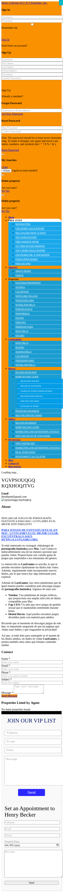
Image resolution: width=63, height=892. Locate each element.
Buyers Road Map (26, 372)
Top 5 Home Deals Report (30, 250)
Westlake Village (26, 296)
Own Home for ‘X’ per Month (32, 255)
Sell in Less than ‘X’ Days (30, 233)
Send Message (9, 695)
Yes (7, 190)
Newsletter (22, 224)
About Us (12, 267)
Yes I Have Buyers (26, 237)
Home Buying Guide (26, 377)
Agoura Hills (23, 352)
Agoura (20, 287)
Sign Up (32, 45)
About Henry (23, 271)
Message (7, 692)
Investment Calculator (30, 456)
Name (5, 658)
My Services (14, 440)
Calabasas (22, 291)
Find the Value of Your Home (32, 436)
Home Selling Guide (27, 427)
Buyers (11, 368)
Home (11, 217)
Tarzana (20, 322)
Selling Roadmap (25, 423)
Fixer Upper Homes (26, 259)
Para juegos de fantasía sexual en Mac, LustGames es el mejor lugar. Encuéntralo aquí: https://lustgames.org (30, 535)
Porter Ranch (23, 309)
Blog (10, 460)
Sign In (5, 39)
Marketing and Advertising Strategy (38, 448)
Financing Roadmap (27, 411)
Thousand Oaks (24, 300)
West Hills (21, 331)
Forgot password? (11, 33)
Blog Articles (14, 466)
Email (5, 665)
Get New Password (12, 113)
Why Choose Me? (25, 443)
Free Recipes (23, 264)
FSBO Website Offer (27, 242)
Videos (19, 275)
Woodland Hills (25, 305)
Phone (5, 672)
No (3, 190)
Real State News (25, 452)
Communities (15, 339)
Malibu (19, 335)
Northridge (22, 313)
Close (4, 167)
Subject (6, 679)
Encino (19, 318)
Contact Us (13, 463)
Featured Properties (28, 283)
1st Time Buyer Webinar (30, 246)
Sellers (11, 419)
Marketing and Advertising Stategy (37, 431)
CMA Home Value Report (29, 228)
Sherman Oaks (24, 327)
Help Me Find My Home (28, 415)
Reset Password (10, 150)
